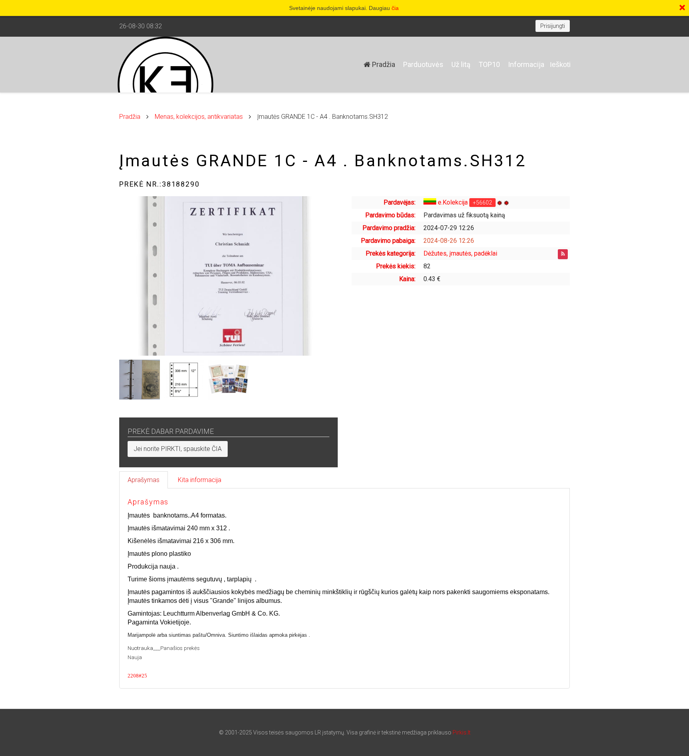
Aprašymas (143, 480)
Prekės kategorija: (390, 253)
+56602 (482, 202)
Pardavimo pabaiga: (388, 240)
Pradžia (382, 64)
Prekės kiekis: (395, 266)
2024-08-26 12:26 (448, 240)
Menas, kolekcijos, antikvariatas (199, 116)
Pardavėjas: (399, 202)
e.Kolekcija (453, 202)
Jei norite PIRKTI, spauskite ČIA (178, 449)
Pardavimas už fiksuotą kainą (464, 215)
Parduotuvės (423, 64)
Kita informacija (199, 480)
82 (427, 266)
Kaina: (407, 279)
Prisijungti (552, 26)
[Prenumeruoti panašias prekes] (563, 254)
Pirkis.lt (461, 732)
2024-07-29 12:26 (448, 228)
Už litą (460, 64)
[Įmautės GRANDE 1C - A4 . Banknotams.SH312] (228, 276)
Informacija (526, 64)
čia (395, 8)
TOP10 (489, 64)
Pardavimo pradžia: (388, 228)
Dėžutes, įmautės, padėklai (460, 253)
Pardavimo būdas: (390, 215)
